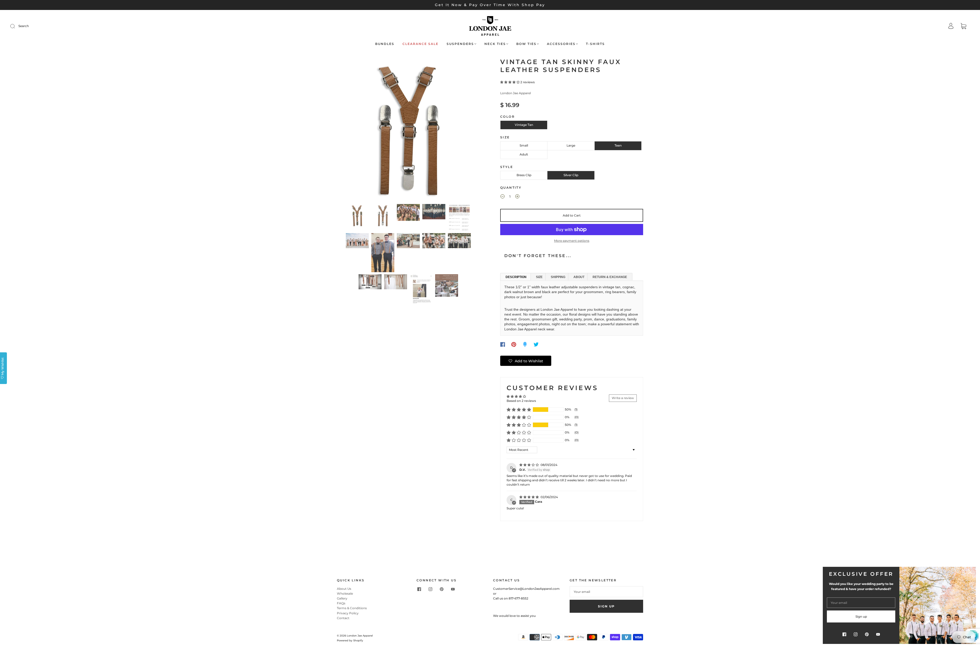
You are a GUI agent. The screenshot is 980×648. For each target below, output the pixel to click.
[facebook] (419, 589)
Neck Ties (495, 44)
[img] (529, 465)
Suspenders (460, 44)
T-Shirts (595, 44)
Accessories (561, 44)
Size (539, 277)
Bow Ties (526, 44)
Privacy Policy (348, 613)
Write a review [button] (623, 398)
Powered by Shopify (350, 640)
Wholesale (345, 593)
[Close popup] (970, 572)
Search (23, 26)
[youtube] (452, 589)
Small (524, 145)
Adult (524, 154)
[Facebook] (502, 344)
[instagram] (430, 589)
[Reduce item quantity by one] (502, 197)
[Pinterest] (513, 344)
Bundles (384, 44)
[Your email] (606, 591)
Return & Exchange (610, 277)
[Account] (951, 26)
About (578, 277)
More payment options (571, 241)
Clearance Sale (420, 44)
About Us (344, 589)
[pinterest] (441, 589)
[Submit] (15, 26)
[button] (351, 130)
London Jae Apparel (515, 93)
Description (516, 277)
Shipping (558, 277)
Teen (618, 145)
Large (571, 145)
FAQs (341, 603)
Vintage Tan (524, 125)
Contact (343, 618)
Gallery (342, 598)
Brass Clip (524, 175)
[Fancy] (525, 344)
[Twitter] (536, 344)
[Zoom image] (408, 130)
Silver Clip (571, 175)
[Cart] (963, 26)
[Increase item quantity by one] (517, 197)
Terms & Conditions (352, 608)
